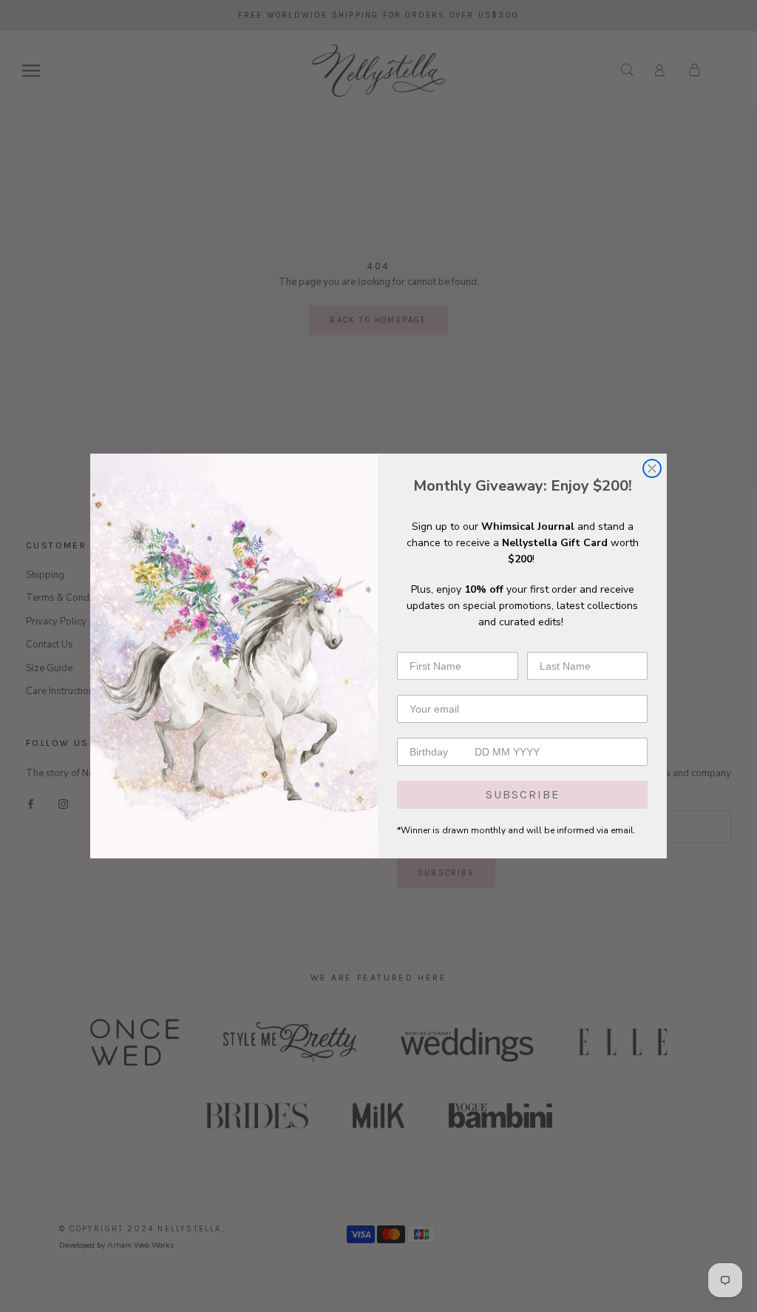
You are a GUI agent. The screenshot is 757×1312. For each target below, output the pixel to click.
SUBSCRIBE (523, 794)
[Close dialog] (652, 468)
